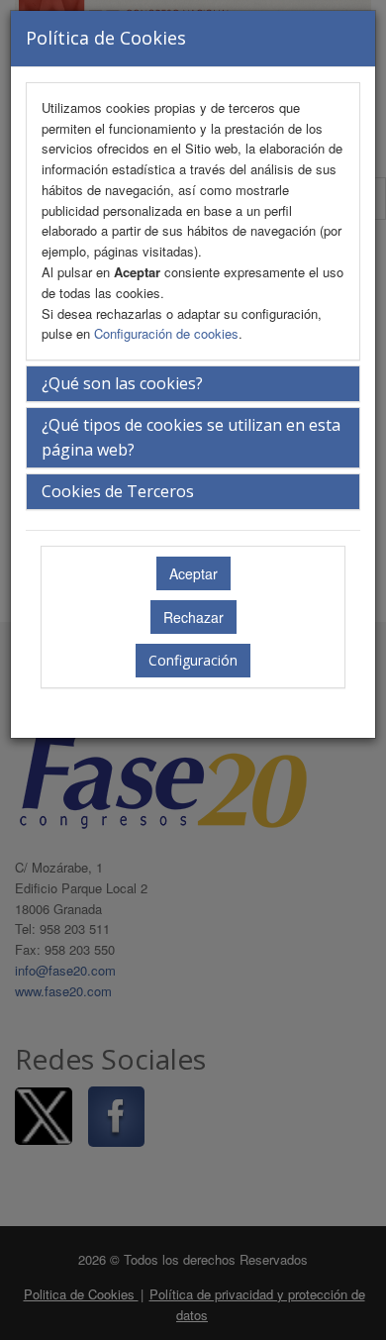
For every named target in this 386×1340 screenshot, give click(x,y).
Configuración (193, 660)
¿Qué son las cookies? (122, 383)
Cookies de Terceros (118, 491)
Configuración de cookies (166, 333)
